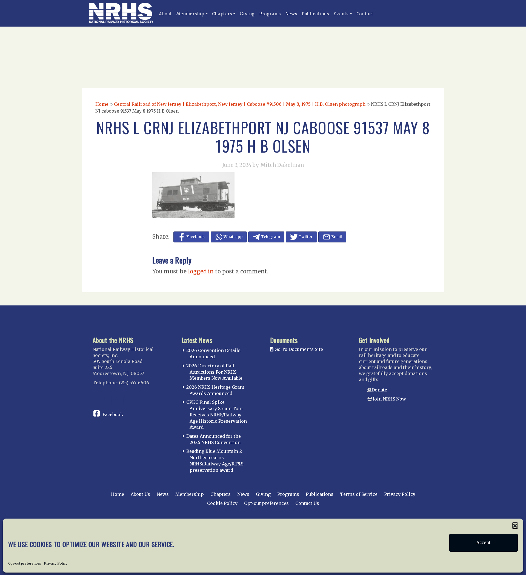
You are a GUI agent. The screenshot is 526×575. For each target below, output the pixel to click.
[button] (515, 525)
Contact (364, 13)
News (291, 13)
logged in (201, 271)
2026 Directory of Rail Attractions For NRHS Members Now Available (214, 372)
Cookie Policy (222, 503)
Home (101, 104)
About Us (140, 494)
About (165, 13)
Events (341, 13)
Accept (483, 542)
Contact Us (307, 503)
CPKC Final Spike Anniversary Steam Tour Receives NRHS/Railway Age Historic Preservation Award (216, 414)
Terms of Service (359, 494)
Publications (315, 13)
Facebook (112, 414)
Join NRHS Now (389, 399)
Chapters (222, 13)
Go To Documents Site (298, 349)
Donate (379, 390)
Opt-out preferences (24, 563)
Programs (270, 13)
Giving (247, 13)
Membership (190, 13)
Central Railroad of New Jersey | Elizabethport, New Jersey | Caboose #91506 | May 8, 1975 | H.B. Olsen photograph (239, 104)
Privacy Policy (55, 563)
